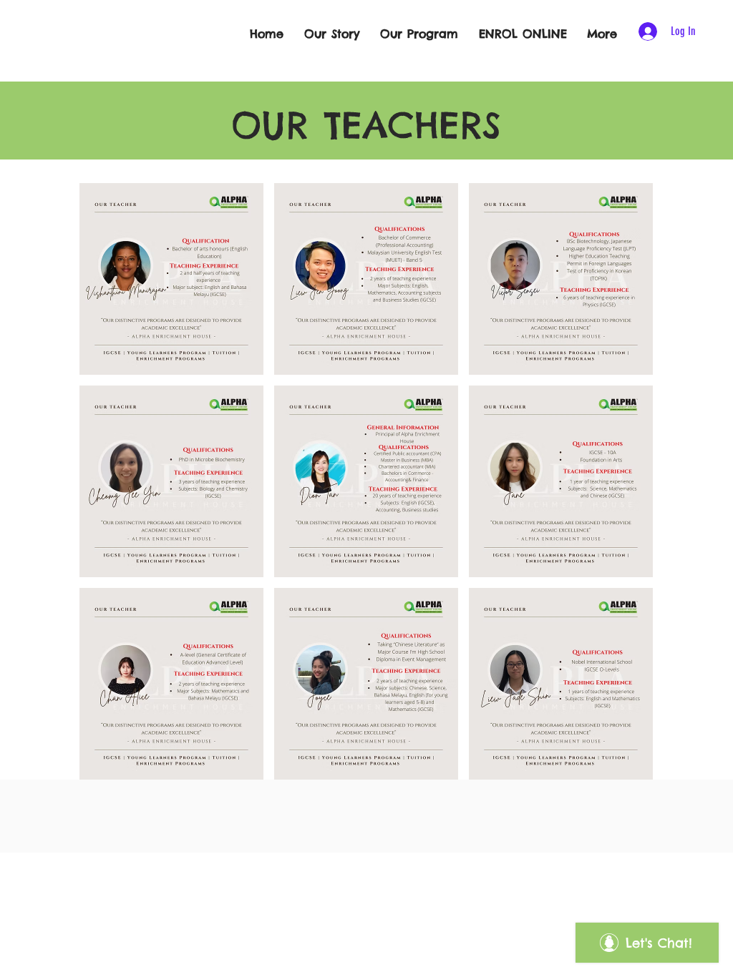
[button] (171, 279)
